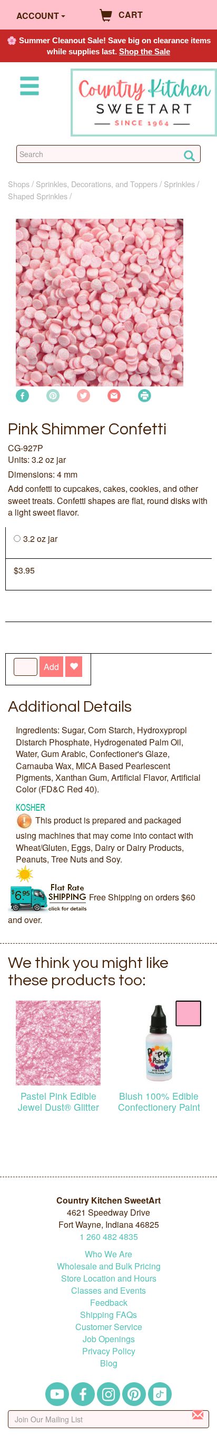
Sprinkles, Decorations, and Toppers (96, 183)
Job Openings (109, 1339)
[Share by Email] (114, 394)
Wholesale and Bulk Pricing (109, 1266)
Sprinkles (179, 183)
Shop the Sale (144, 51)
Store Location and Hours (108, 1278)
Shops (18, 183)
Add (51, 667)
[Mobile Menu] (27, 88)
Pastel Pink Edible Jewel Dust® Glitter (58, 1101)
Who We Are (108, 1254)
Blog (108, 1363)
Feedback (108, 1302)
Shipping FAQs (108, 1314)
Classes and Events (108, 1290)
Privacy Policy (108, 1351)
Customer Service (108, 1327)
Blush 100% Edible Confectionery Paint (159, 1101)
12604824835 (109, 1236)
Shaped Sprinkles (37, 195)
